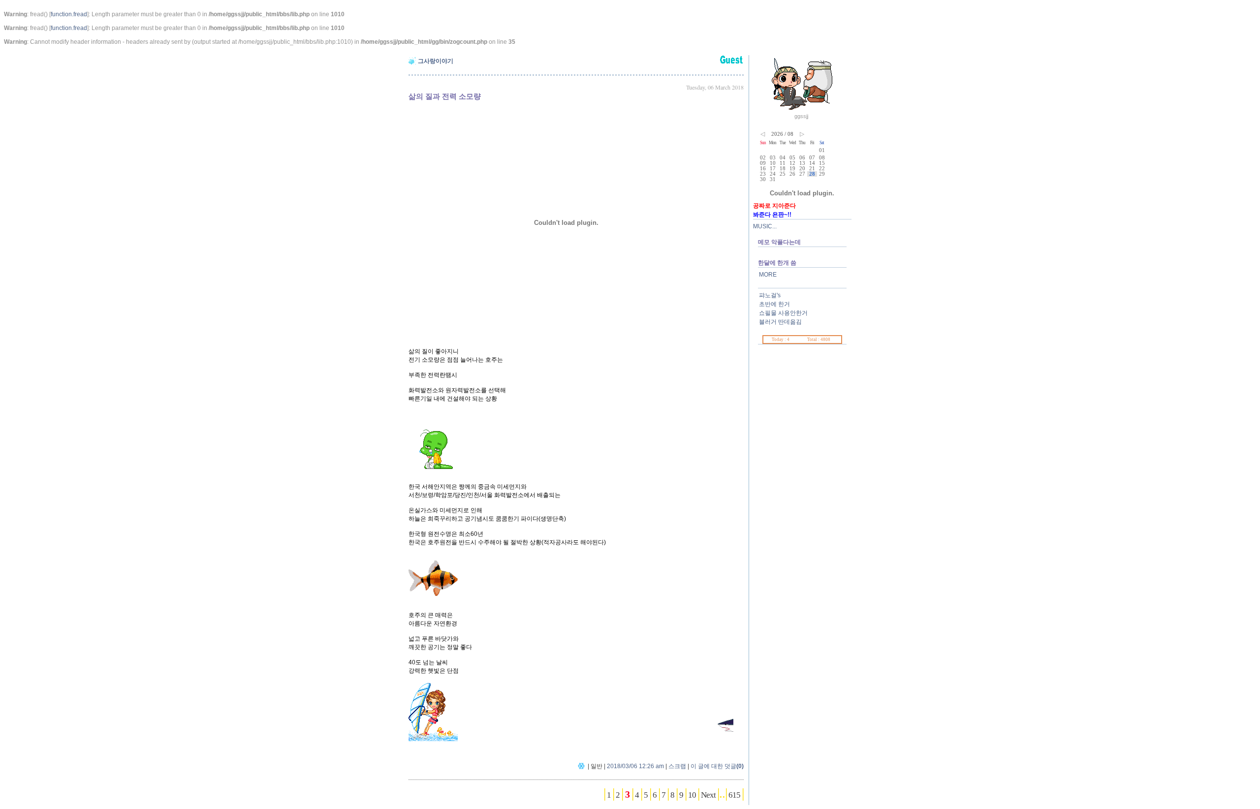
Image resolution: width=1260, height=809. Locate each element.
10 (692, 795)
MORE (768, 274)
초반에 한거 (774, 304)
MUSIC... (765, 226)
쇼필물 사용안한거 (783, 313)
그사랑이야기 (435, 61)
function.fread (69, 14)
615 (734, 795)
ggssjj (801, 116)
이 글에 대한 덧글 (717, 766)
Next (708, 795)
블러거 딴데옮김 (780, 321)
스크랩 (677, 766)
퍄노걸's (770, 295)
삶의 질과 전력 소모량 (445, 96)
